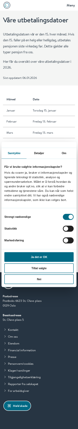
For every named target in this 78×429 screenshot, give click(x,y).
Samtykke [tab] (14, 153)
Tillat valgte (39, 268)
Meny (71, 5)
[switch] (68, 229)
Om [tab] (64, 153)
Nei (39, 279)
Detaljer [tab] (39, 153)
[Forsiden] (7, 5)
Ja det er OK (39, 257)
